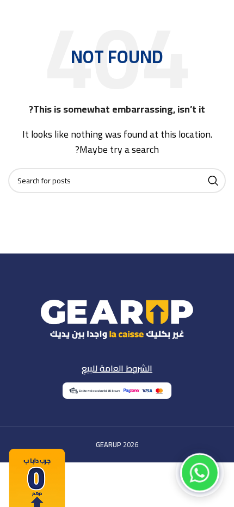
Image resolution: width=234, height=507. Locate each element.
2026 (117, 444)
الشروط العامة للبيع (117, 368)
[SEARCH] (213, 180)
